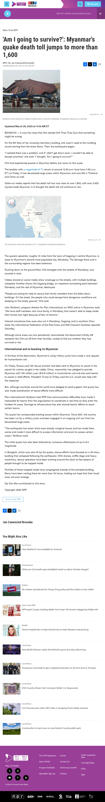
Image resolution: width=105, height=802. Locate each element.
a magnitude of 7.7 (33, 169)
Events (63, 756)
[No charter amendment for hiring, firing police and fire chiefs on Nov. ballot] (12, 590)
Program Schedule (47, 768)
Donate (94, 4)
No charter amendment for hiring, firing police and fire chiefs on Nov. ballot (58, 589)
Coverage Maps (87, 763)
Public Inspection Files (88, 756)
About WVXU (44, 762)
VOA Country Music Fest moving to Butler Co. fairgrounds (50, 687)
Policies (63, 774)
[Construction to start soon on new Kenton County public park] (12, 729)
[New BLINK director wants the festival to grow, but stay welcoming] (12, 649)
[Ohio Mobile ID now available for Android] (12, 550)
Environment (27, 565)
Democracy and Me (68, 768)
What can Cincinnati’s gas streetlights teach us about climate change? (55, 569)
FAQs (83, 769)
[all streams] (101, 13)
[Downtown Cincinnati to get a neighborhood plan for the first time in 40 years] (12, 669)
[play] (7, 13)
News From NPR (10, 30)
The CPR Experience (47, 756)
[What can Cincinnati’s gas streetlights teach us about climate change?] (12, 570)
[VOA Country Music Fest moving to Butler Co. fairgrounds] (12, 689)
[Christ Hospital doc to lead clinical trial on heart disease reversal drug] (12, 630)
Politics (25, 585)
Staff (83, 775)
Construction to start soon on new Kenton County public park (51, 728)
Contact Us (65, 762)
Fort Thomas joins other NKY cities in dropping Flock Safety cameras (55, 707)
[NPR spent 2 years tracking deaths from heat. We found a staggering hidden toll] (12, 610)
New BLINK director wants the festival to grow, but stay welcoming (54, 649)
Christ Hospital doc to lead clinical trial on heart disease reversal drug (55, 629)
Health (24, 625)
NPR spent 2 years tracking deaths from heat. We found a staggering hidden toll (60, 609)
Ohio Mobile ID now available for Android (42, 549)
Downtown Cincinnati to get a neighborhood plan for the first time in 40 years (59, 667)
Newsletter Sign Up (47, 774)
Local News (26, 545)
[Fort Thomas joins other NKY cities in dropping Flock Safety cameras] (12, 709)
